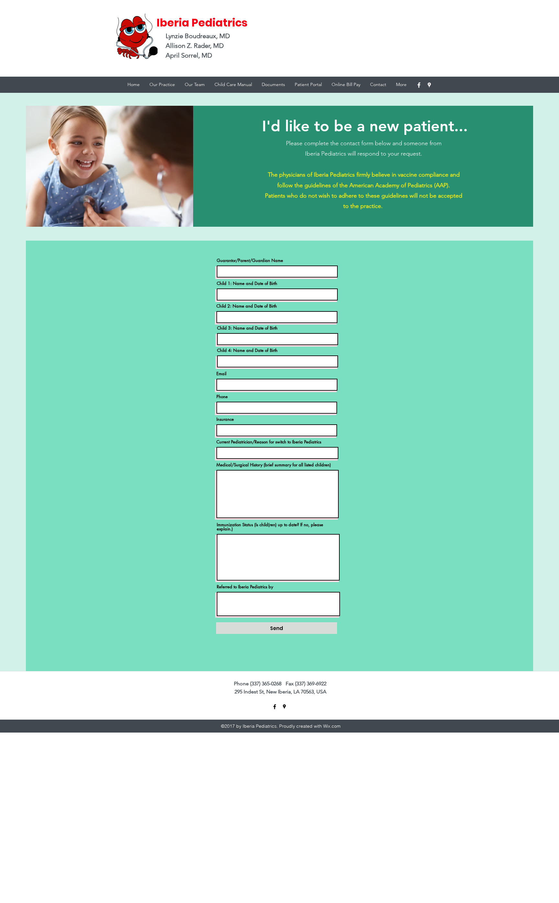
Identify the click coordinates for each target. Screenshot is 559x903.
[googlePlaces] (429, 85)
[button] (195, 84)
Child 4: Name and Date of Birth (247, 350)
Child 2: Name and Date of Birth (246, 306)
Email (221, 374)
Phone (222, 397)
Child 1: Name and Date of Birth (247, 283)
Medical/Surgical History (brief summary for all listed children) (273, 465)
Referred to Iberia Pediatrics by (245, 587)
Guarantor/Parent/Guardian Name (250, 260)
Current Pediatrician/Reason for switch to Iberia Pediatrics (268, 442)
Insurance (225, 419)
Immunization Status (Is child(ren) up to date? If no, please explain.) (270, 527)
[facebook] (418, 85)
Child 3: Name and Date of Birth (247, 328)
